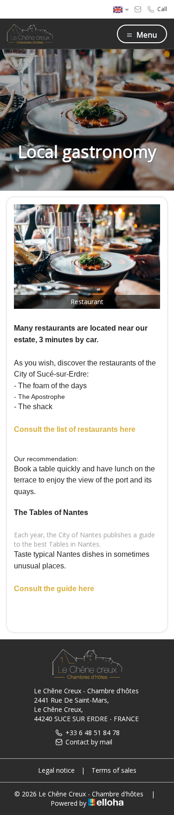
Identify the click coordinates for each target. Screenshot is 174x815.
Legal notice (56, 770)
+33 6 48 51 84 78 (92, 732)
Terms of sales (113, 770)
